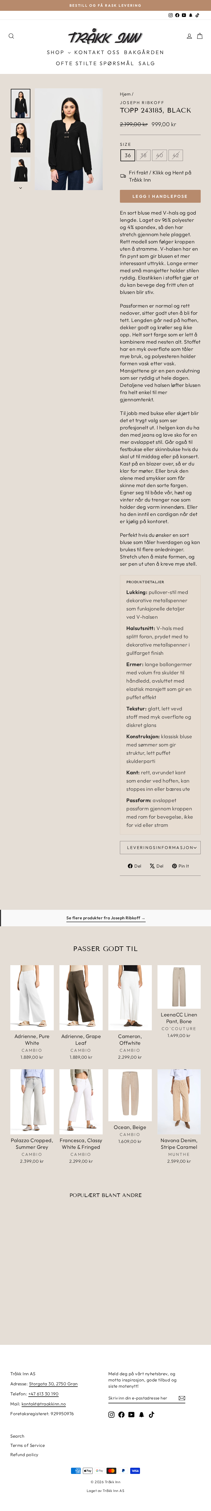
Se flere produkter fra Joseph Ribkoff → (106, 917)
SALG (146, 63)
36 (128, 155)
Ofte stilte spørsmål (95, 63)
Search (17, 1436)
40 (159, 155)
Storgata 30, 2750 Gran (53, 1383)
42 (176, 155)
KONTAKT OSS (97, 52)
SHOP (57, 52)
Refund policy (24, 1454)
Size (125, 144)
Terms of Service (27, 1445)
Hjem (125, 94)
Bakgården (144, 52)
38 (143, 155)
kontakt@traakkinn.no (44, 1403)
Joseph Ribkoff (142, 102)
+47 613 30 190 (43, 1393)
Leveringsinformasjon (160, 847)
